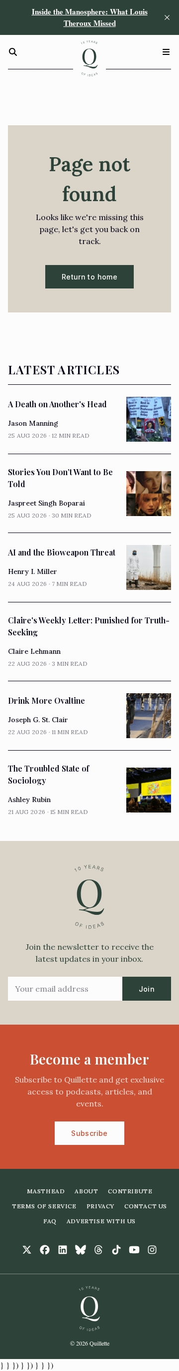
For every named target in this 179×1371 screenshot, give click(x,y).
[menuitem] (46, 1191)
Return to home (89, 277)
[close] (167, 17)
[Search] (13, 52)
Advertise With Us (101, 1221)
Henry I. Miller (32, 571)
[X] (27, 1250)
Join (147, 989)
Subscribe (89, 1133)
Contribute (130, 1191)
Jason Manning (33, 423)
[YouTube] (134, 1250)
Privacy (100, 1206)
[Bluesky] (81, 1250)
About (86, 1191)
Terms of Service (44, 1206)
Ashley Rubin (29, 799)
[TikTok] (116, 1250)
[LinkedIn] (63, 1250)
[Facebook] (45, 1250)
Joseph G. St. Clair (38, 719)
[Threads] (98, 1250)
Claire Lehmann (34, 651)
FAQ (50, 1221)
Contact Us (145, 1206)
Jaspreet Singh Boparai (46, 503)
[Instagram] (152, 1250)
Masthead (46, 1191)
